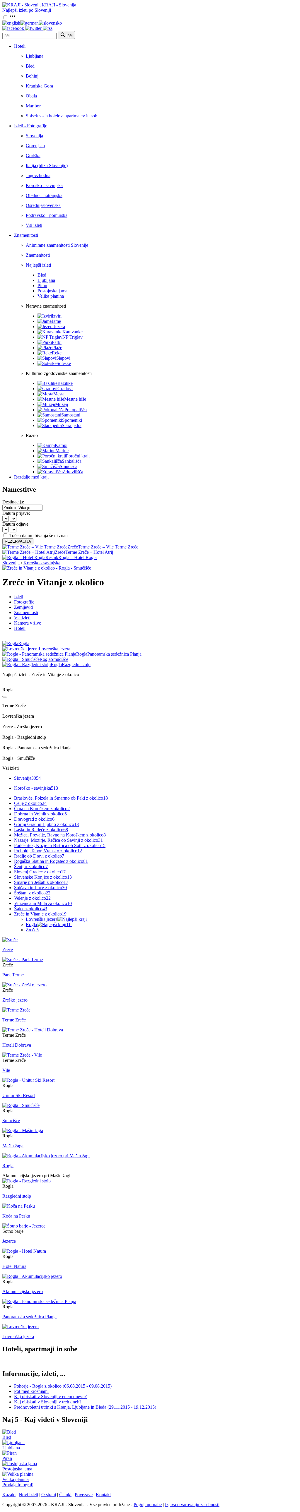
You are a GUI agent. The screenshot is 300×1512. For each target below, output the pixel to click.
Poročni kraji (78, 455)
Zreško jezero (15, 999)
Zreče (32, 929)
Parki (57, 342)
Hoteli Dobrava (16, 1045)
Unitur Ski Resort (18, 1095)
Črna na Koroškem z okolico (42, 808)
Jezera (59, 326)
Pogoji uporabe (148, 1504)
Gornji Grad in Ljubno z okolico (46, 824)
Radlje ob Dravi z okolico (39, 855)
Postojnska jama (52, 290)
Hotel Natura (14, 1266)
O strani (48, 1494)
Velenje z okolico (32, 898)
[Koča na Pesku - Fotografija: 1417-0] (18, 1206)
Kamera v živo (27, 622)
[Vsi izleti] (4, 696)
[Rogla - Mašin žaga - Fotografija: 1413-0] (22, 1130)
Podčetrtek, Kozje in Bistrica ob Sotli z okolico (59, 845)
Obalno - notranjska (44, 195)
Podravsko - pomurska (46, 215)
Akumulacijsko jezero (22, 1291)
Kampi (61, 445)
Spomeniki (72, 420)
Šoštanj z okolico (32, 892)
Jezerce (9, 1241)
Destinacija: (13, 501)
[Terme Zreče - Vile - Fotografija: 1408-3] (22, 1054)
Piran (42, 285)
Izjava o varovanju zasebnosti (192, 1504)
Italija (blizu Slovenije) (47, 165)
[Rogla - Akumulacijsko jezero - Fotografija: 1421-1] (32, 1276)
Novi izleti (28, 1494)
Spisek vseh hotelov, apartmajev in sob (61, 115)
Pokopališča (75, 409)
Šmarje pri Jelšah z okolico (41, 882)
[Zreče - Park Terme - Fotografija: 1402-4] (22, 959)
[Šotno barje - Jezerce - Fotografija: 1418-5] (23, 1225)
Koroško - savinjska (44, 185)
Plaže (57, 347)
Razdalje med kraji (31, 476)
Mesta (58, 393)
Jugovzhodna (38, 175)
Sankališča (71, 461)
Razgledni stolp (16, 1196)
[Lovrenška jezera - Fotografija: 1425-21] (20, 1326)
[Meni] (12, 17)
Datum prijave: (16, 513)
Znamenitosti (26, 235)
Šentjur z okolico (31, 866)
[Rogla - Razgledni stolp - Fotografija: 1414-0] (26, 1180)
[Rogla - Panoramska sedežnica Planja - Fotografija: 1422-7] (39, 1301)
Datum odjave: (16, 524)
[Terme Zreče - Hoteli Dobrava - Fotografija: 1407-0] (32, 1029)
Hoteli (19, 46)
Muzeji (61, 404)
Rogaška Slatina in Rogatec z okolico (51, 861)
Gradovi (65, 388)
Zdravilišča (73, 471)
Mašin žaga (12, 1145)
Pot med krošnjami (31, 1391)
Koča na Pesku (16, 1215)
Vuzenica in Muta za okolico (43, 903)
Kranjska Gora (39, 85)
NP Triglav (72, 337)
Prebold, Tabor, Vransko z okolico (48, 850)
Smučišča (68, 466)
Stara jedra (71, 425)
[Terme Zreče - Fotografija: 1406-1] (16, 1009)
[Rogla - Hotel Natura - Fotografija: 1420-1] (24, 1251)
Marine (62, 450)
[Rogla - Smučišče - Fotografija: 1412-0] (21, 1105)
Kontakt (103, 1494)
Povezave (84, 1494)
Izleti (18, 596)
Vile (6, 1070)
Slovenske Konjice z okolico (43, 877)
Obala (31, 95)
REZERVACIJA (18, 541)
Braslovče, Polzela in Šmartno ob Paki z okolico (61, 798)
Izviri (57, 315)
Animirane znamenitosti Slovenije (57, 245)
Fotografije (24, 601)
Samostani (70, 414)
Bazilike (65, 383)
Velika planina (51, 296)
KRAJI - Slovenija (59, 4)
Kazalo (9, 1494)
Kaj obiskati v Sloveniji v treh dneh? (47, 1401)
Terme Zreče (14, 1019)
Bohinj (32, 75)
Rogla (48, 924)
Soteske (64, 363)
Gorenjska (35, 145)
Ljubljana (34, 56)
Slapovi (63, 358)
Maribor (33, 105)
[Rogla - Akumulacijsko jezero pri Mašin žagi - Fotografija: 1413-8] (46, 1155)
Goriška (33, 155)
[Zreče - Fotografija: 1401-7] (10, 939)
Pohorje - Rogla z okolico (63, 1386)
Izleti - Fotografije (30, 125)
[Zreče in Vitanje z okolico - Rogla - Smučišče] (46, 567)
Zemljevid (23, 607)
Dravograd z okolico (34, 819)
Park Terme (13, 974)
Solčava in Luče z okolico (40, 887)
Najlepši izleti (38, 265)
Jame (56, 321)
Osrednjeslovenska (43, 205)
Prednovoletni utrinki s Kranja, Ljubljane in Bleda (85, 1407)
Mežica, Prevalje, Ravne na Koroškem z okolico (60, 834)
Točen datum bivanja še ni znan (38, 535)
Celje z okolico (30, 803)
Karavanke (72, 331)
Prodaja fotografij (18, 1484)
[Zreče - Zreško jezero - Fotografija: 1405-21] (24, 984)
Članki (65, 1494)
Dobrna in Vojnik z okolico (40, 813)
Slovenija (34, 135)
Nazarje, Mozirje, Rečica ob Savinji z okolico (58, 840)
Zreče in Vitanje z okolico (40, 913)
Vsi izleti (34, 225)
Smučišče (11, 1120)
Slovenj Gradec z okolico (40, 871)
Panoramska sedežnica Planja (29, 1316)
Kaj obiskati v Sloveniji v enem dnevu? (50, 1396)
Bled (30, 66)
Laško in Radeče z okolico (41, 829)
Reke (57, 352)
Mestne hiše (75, 399)
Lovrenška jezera (41, 919)
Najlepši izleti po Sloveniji (26, 10)
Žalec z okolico (30, 908)
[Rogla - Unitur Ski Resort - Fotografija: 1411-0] (28, 1080)
